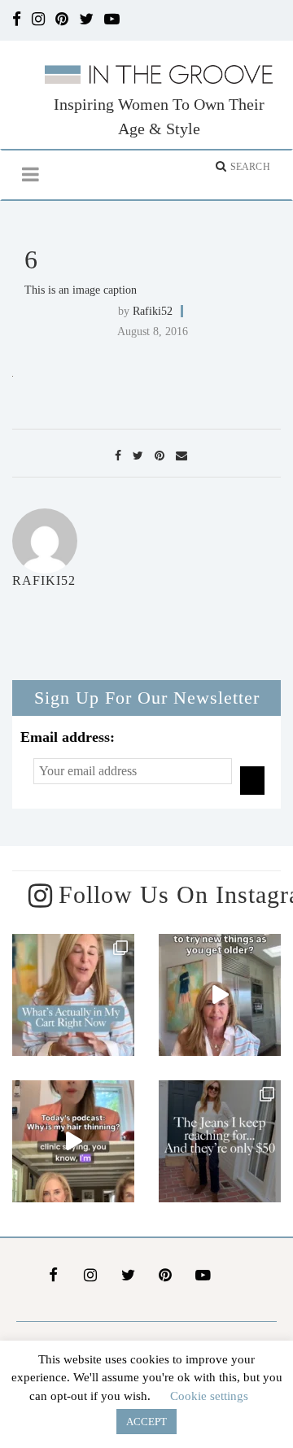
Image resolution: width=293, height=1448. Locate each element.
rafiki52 (153, 311)
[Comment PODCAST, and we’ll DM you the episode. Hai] (73, 1141)
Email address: (67, 737)
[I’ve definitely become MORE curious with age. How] (220, 995)
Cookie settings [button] (209, 1395)
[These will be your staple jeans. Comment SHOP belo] (220, 1141)
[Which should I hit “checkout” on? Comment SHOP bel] (73, 995)
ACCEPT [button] (146, 1421)
